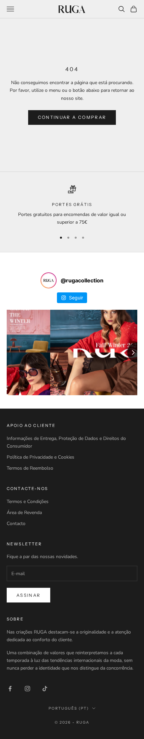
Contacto (16, 523)
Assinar (28, 595)
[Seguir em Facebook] (10, 688)
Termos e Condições (28, 501)
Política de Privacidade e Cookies (40, 457)
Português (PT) (69, 708)
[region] (72, 205)
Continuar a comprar (72, 117)
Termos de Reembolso (30, 468)
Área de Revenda (24, 512)
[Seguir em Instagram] (27, 688)
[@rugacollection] (48, 280)
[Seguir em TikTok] (45, 688)
